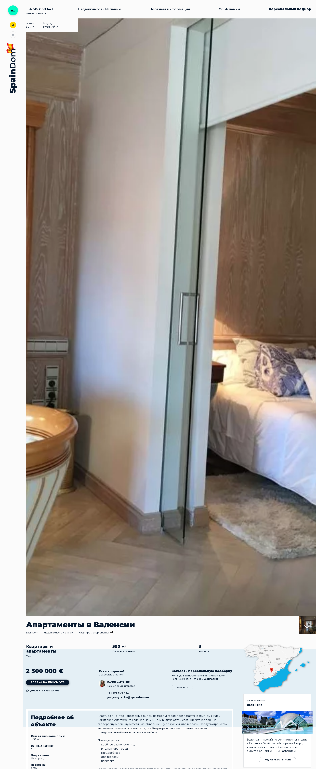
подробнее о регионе (277, 759)
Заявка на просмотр (48, 682)
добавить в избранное (44, 690)
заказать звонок (36, 13)
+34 (39, 9)
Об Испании (229, 9)
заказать (182, 687)
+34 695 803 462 (118, 692)
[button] (307, 625)
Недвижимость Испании (99, 9)
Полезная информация (169, 9)
